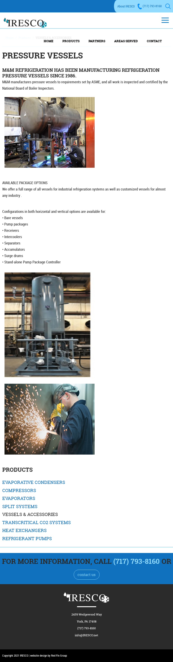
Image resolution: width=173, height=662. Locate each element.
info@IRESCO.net (86, 635)
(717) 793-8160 (152, 6)
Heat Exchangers (24, 530)
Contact (154, 41)
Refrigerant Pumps (27, 538)
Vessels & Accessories (30, 514)
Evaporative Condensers (33, 482)
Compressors (19, 490)
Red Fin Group (59, 655)
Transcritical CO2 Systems (36, 522)
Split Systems (19, 506)
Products (71, 41)
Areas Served (126, 41)
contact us (86, 574)
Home (48, 41)
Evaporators (18, 498)
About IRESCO (126, 6)
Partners (97, 41)
